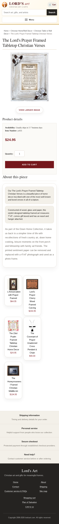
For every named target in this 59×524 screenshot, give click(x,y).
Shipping (43, 487)
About (43, 482)
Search (52, 12)
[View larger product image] (29, 110)
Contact (15, 487)
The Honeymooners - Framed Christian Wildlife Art (14, 384)
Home (6, 31)
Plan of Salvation (29, 502)
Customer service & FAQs (16, 491)
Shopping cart (29, 498)
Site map (43, 491)
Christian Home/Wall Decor (21, 31)
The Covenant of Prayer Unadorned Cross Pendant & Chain (32, 343)
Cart (52, 4)
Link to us (29, 507)
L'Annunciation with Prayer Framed (13, 295)
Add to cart (29, 164)
